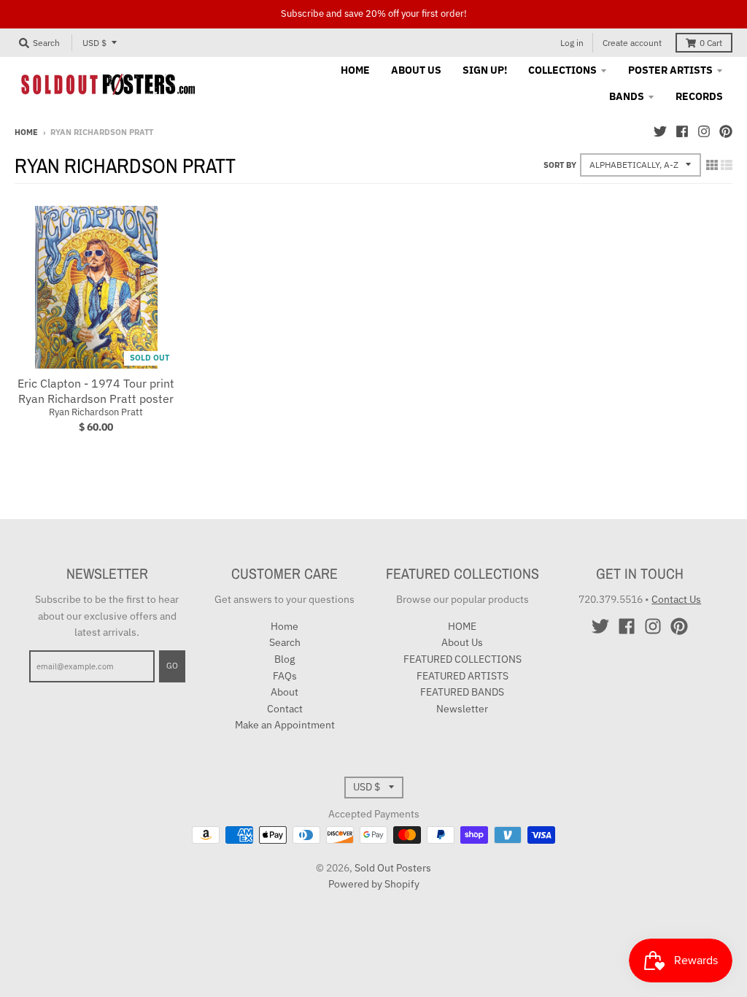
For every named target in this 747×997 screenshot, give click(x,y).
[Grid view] (712, 164)
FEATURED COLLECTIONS (462, 659)
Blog (284, 659)
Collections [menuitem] (562, 70)
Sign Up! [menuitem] (484, 70)
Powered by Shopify (373, 883)
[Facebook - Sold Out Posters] (682, 131)
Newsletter (462, 708)
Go (172, 666)
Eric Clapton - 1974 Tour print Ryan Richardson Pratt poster (96, 391)
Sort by (559, 165)
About (284, 691)
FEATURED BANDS (462, 691)
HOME (462, 626)
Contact (285, 708)
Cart (711, 42)
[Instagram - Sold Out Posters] (704, 131)
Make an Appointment (285, 724)
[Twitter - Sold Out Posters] (660, 131)
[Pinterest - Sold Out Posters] (725, 131)
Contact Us (676, 599)
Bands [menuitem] (626, 96)
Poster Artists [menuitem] (670, 70)
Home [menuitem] (355, 70)
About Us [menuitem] (416, 70)
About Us (462, 642)
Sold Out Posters (393, 867)
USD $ (94, 42)
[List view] (726, 164)
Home (26, 132)
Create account (632, 42)
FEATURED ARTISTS (462, 675)
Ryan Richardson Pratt (96, 412)
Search (285, 642)
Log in (572, 42)
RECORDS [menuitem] (699, 96)
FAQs (285, 675)
